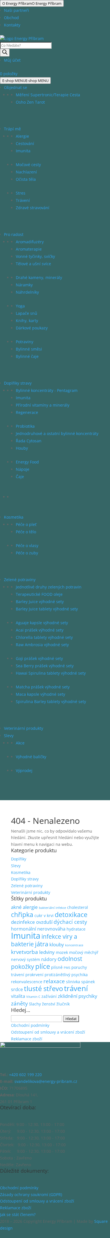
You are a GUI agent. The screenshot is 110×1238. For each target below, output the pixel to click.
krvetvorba (24, 952)
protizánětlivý (57, 974)
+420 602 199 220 (25, 1074)
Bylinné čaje (27, 356)
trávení (76, 988)
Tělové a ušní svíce (33, 263)
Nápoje (22, 469)
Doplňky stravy (18, 383)
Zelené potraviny (20, 579)
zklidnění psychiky (77, 995)
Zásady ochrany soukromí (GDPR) (31, 1194)
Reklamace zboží (26, 1038)
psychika (79, 974)
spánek (88, 981)
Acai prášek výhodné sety (39, 630)
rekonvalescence (26, 981)
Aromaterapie (29, 249)
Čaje (20, 476)
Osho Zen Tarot (30, 102)
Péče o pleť (26, 524)
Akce (20, 743)
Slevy (9, 735)
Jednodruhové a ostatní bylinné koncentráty (57, 433)
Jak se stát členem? (18, 1214)
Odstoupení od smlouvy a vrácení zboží (48, 1032)
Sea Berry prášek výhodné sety (45, 665)
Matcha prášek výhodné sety (43, 687)
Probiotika (25, 426)
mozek (62, 952)
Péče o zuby (27, 553)
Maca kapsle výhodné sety (40, 694)
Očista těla (26, 179)
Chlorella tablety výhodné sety (44, 637)
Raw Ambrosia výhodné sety (42, 644)
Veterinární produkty (23, 728)
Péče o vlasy (27, 545)
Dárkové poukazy (32, 328)
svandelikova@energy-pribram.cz (45, 1081)
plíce (42, 966)
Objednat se (15, 87)
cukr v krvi (44, 915)
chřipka (22, 914)
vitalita (18, 996)
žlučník (63, 1004)
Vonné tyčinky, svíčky (35, 256)
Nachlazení (26, 172)
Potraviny (24, 341)
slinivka (73, 981)
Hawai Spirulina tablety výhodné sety (51, 673)
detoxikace (71, 914)
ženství (48, 1004)
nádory (48, 959)
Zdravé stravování (32, 207)
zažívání (49, 996)
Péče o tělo (26, 531)
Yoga (20, 306)
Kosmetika (13, 517)
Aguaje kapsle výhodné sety (42, 622)
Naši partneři (16, 10)
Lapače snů (26, 313)
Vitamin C (33, 997)
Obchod (11, 17)
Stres (20, 193)
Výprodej (24, 770)
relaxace (54, 981)
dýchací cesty (70, 921)
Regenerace (27, 412)
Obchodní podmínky (30, 1025)
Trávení (23, 200)
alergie (30, 907)
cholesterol (77, 907)
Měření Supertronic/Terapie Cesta (48, 94)
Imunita (23, 150)
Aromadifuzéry (30, 241)
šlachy (35, 1004)
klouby (56, 944)
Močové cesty (28, 164)
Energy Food (27, 462)
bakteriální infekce (52, 908)
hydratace (76, 929)
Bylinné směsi (29, 349)
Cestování (25, 143)
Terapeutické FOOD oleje (39, 594)
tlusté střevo (43, 988)
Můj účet (12, 60)
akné (16, 907)
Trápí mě (12, 128)
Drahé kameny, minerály (39, 277)
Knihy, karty (27, 320)
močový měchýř (83, 952)
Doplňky (18, 859)
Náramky (24, 284)
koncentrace (74, 945)
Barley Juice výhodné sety (40, 601)
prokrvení (34, 974)
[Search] (5, 53)
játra (41, 944)
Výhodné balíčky (31, 756)
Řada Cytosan (28, 440)
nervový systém (25, 959)
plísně (57, 967)
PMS (67, 968)
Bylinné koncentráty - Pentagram (47, 390)
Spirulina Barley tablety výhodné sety (51, 701)
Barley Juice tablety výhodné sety (47, 609)
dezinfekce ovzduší (31, 921)
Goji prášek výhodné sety (39, 658)
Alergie (22, 136)
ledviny (47, 952)
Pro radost (13, 234)
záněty (19, 1003)
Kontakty (12, 25)
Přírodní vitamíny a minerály (42, 405)
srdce (17, 989)
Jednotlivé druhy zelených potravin (49, 587)
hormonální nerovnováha (38, 929)
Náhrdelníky (27, 292)
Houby (22, 448)
